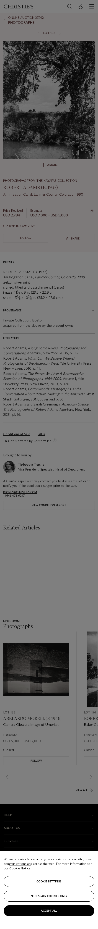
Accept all (49, 910)
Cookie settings (49, 881)
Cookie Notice (19, 868)
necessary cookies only (49, 896)
